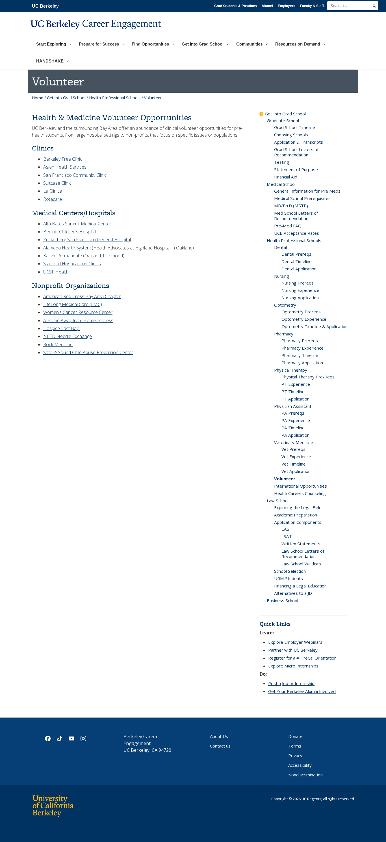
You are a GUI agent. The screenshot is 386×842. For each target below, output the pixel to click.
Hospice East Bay (61, 328)
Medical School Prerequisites (302, 198)
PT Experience (295, 384)
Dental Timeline (296, 261)
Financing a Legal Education (300, 586)
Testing (281, 162)
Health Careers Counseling (300, 493)
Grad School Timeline (294, 127)
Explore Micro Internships (293, 666)
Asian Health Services (64, 167)
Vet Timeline (293, 464)
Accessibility (300, 765)
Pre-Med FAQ (288, 226)
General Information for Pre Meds (307, 191)
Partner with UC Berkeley (293, 650)
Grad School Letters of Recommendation (296, 152)
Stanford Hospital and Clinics (72, 263)
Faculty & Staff (312, 6)
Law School (278, 500)
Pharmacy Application (302, 362)
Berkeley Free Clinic (62, 159)
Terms (294, 746)
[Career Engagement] (96, 33)
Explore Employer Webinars (295, 642)
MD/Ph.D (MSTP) (291, 205)
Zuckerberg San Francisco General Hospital (87, 239)
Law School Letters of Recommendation (302, 553)
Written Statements (300, 543)
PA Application (295, 435)
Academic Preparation (295, 515)
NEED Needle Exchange (67, 336)
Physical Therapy (290, 370)
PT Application (295, 399)
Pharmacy (283, 334)
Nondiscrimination (305, 775)
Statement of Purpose (296, 169)
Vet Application (296, 471)
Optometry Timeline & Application (314, 326)
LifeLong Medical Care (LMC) (72, 304)
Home (37, 97)
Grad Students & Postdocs (235, 6)
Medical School (281, 184)
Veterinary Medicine (293, 442)
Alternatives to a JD (293, 593)
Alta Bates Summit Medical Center (77, 224)
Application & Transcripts (298, 142)
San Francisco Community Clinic (75, 175)
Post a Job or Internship (291, 683)
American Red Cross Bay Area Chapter (82, 296)
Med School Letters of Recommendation (296, 215)
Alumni (267, 6)
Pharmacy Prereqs (299, 340)
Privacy (295, 755)
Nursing (281, 276)
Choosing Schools (291, 134)
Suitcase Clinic (57, 183)
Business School (282, 600)
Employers (286, 6)
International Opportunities (300, 486)
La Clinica (52, 191)
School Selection (290, 571)
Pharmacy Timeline (299, 355)
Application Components (297, 522)
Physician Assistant (292, 406)
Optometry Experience (303, 319)
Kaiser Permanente (62, 256)
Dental (280, 247)
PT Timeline (293, 391)
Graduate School (283, 120)
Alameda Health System (67, 248)
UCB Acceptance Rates (296, 233)
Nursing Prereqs (297, 283)
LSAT (286, 536)
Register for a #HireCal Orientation (302, 658)
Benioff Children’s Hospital (69, 232)
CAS (285, 529)
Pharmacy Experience (302, 348)
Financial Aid (285, 177)
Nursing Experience (300, 290)
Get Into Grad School (66, 97)
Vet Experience (296, 456)
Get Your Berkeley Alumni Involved (302, 691)
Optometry (285, 305)
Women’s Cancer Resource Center (77, 312)
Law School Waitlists (301, 564)
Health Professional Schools (114, 97)
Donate (295, 736)
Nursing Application (300, 297)
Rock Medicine (58, 344)
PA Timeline (293, 427)
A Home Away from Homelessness (78, 320)
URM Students (288, 578)
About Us (219, 736)
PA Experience (295, 420)
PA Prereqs (292, 413)
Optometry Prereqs (301, 312)
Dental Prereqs (296, 254)
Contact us (220, 746)
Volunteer (284, 478)
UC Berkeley (45, 6)
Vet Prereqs (293, 449)
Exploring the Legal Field (298, 507)
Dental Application (298, 269)
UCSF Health (56, 272)
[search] (374, 6)
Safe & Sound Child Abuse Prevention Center (88, 352)
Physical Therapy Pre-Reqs (308, 377)
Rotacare (52, 199)
